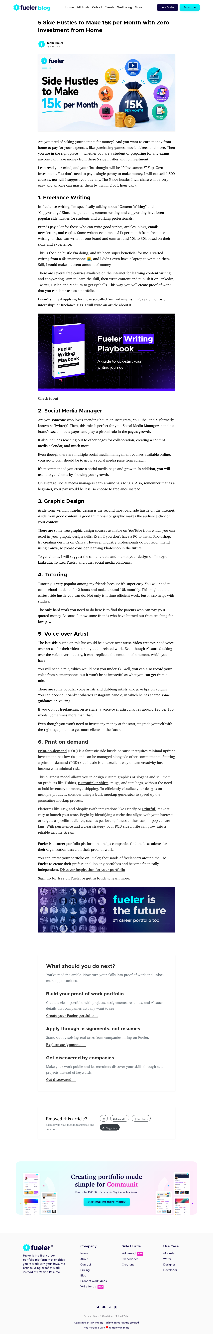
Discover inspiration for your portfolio (92, 868)
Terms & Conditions (103, 1315)
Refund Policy (122, 1315)
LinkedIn (120, 1118)
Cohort (97, 7)
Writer (167, 1259)
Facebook (142, 1118)
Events (109, 7)
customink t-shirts (93, 781)
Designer (169, 1264)
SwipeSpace (130, 1259)
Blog (83, 1275)
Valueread (132, 1253)
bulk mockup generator (115, 793)
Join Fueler (167, 7)
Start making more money (107, 1202)
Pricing (85, 1270)
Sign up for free (51, 877)
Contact (85, 1264)
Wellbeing (124, 7)
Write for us (91, 1286)
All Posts (83, 7)
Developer (170, 1270)
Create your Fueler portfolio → (72, 1014)
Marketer (169, 1253)
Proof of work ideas (93, 1281)
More (139, 7)
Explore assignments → (66, 1043)
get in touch (96, 877)
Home (69, 7)
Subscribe (190, 7)
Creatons (128, 1264)
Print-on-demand (52, 749)
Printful (148, 807)
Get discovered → (61, 1078)
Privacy (87, 1315)
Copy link (111, 1127)
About (84, 1259)
